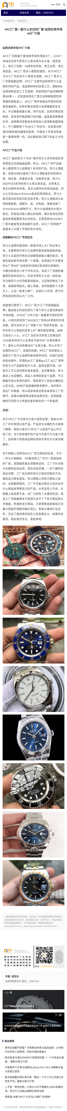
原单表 (14, 1107)
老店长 (15, 976)
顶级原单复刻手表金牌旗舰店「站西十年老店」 (41, 1107)
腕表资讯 (22, 21)
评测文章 (24, 12)
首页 (5, 12)
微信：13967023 (43, 12)
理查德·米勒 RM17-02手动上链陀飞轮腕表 (27, 1096)
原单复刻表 (9, 21)
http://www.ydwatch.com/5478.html (40, 926)
